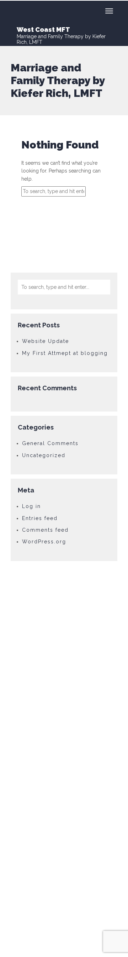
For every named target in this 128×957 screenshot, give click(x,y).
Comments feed (45, 530)
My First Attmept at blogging (65, 353)
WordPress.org (44, 541)
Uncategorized (43, 455)
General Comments (50, 443)
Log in (31, 506)
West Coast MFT (43, 29)
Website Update (45, 341)
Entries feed (40, 518)
